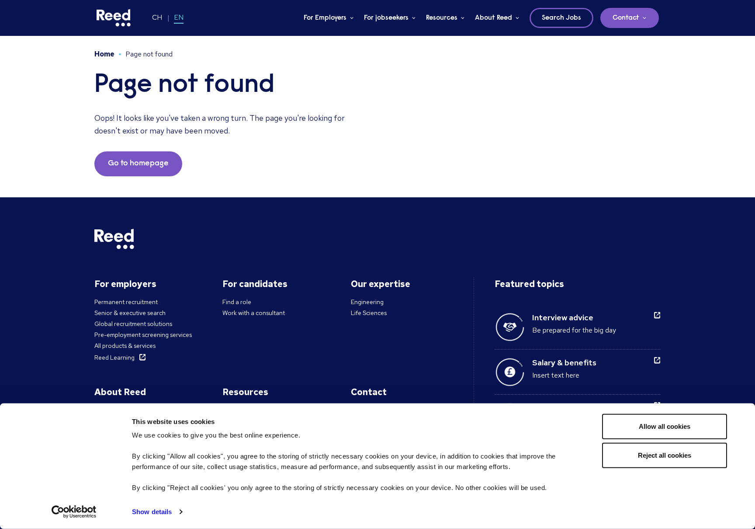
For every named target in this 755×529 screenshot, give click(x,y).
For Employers (325, 17)
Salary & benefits (564, 362)
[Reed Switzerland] (113, 18)
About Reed (493, 17)
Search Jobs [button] (561, 17)
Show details (152, 511)
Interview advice (562, 317)
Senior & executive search (130, 313)
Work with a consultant (253, 313)
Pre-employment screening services (143, 335)
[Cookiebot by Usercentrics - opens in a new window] (74, 511)
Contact (626, 17)
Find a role (236, 302)
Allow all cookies (664, 426)
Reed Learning (114, 357)
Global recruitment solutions (133, 324)
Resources (441, 17)
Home (104, 54)
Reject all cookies (664, 455)
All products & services (125, 346)
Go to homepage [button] (138, 164)
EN (179, 17)
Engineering (367, 302)
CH (157, 17)
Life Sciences (369, 313)
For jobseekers (386, 17)
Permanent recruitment (126, 302)
